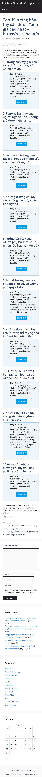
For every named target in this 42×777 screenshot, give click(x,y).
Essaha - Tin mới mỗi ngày (18, 3)
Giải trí (8, 523)
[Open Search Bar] (39, 3)
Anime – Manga (11, 675)
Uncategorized (10, 705)
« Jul (6, 759)
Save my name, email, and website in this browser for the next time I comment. (21, 591)
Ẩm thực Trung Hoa (12, 672)
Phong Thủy (9, 695)
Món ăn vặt (9, 692)
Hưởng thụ (9, 685)
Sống (7, 698)
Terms (23, 770)
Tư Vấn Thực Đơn (11, 702)
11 (11, 740)
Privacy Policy (14, 770)
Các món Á (9, 678)
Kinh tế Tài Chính (11, 688)
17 (7, 745)
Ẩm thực (8, 669)
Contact (29, 770)
